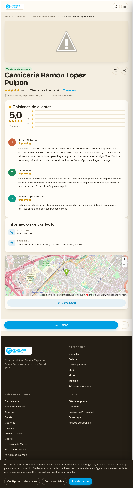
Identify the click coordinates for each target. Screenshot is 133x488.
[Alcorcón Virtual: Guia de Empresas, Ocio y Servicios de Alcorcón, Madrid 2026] (14, 7)
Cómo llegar (68, 303)
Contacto (74, 406)
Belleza (73, 359)
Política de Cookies (80, 422)
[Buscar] (116, 6)
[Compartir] (124, 71)
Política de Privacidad (81, 411)
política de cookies (39, 471)
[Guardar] (115, 71)
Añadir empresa (78, 401)
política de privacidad (64, 471)
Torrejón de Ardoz (15, 449)
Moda (72, 369)
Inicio (7, 16)
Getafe (8, 417)
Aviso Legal (75, 417)
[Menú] (124, 6)
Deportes (74, 353)
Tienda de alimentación (42, 16)
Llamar (63, 325)
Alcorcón (10, 411)
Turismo (73, 380)
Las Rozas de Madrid (16, 444)
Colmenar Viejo (13, 433)
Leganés (9, 428)
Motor (72, 375)
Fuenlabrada (12, 401)
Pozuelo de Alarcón (16, 454)
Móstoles (10, 422)
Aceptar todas (80, 481)
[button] (66, 41)
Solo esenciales (54, 481)
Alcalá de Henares (15, 406)
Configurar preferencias (22, 481)
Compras (20, 16)
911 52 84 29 (24, 233)
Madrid (9, 438)
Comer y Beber (77, 364)
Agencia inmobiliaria (80, 386)
